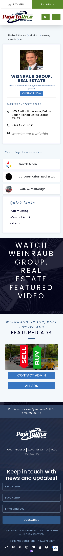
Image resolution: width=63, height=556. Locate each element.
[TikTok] (6, 547)
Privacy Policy (46, 541)
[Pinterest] (46, 547)
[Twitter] (20, 547)
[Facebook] (13, 547)
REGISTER (18, 4)
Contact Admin (21, 217)
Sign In (49, 4)
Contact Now (31, 93)
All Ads (15, 223)
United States (17, 35)
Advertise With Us (38, 449)
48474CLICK (22, 125)
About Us (20, 449)
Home (9, 449)
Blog (54, 449)
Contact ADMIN (31, 375)
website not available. (30, 133)
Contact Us (32, 453)
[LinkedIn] (33, 547)
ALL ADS (31, 385)
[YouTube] (40, 547)
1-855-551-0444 (38, 411)
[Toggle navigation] (56, 17)
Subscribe (31, 520)
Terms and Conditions (22, 541)
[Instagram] (26, 547)
